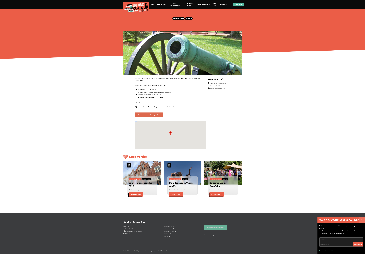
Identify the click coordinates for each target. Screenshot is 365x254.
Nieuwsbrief (224, 4)
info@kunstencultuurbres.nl (133, 231)
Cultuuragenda (161, 4)
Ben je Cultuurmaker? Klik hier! (328, 251)
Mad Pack (164, 251)
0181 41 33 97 (129, 233)
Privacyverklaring (209, 235)
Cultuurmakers (168, 229)
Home (152, 4)
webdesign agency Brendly (152, 251)
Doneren (239, 4)
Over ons (215, 4)
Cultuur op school (189, 4)
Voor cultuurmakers (175, 4)
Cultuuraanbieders (203, 4)
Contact (166, 236)
